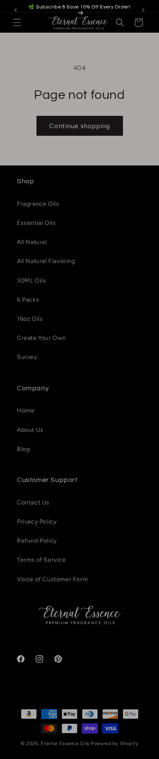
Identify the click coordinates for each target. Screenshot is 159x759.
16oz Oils (30, 318)
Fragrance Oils (38, 203)
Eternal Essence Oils (65, 743)
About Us (30, 430)
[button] (17, 22)
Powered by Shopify (115, 743)
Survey (27, 357)
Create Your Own (41, 338)
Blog (23, 449)
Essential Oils (36, 223)
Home (25, 410)
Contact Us (33, 502)
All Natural (32, 242)
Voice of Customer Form (52, 579)
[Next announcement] (143, 10)
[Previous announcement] (15, 10)
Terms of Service (41, 559)
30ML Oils (31, 280)
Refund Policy (37, 540)
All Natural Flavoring (46, 261)
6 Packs (28, 299)
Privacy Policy (36, 521)
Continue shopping (79, 126)
